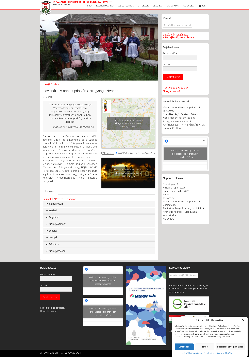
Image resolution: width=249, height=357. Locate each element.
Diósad (53, 230)
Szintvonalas (133, 153)
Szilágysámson (57, 224)
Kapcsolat (189, 6)
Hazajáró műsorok (52, 84)
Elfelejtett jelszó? (171, 91)
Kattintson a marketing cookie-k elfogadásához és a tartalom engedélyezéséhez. (128, 123)
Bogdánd (54, 217)
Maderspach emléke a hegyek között (182, 107)
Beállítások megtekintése (230, 346)
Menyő (53, 237)
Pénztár (167, 194)
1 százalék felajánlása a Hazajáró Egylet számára (178, 36)
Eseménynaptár (105, 6)
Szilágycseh (56, 203)
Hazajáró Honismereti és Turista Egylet (82, 2)
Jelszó (166, 64)
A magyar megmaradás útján (177, 121)
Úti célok (143, 6)
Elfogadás (184, 346)
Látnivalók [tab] (50, 191)
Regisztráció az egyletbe (175, 88)
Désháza (54, 244)
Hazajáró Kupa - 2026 (174, 187)
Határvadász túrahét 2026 (176, 191)
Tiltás (205, 346)
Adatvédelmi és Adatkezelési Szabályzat (197, 353)
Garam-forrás (170, 205)
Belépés (157, 6)
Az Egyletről (126, 6)
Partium (59, 199)
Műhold (152, 153)
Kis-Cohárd (168, 218)
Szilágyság (70, 199)
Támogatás (172, 6)
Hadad (53, 210)
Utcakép (144, 153)
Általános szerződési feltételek (224, 353)
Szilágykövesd (57, 251)
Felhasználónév (171, 53)
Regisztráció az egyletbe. (52, 308)
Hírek (89, 6)
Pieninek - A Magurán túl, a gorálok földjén (184, 208)
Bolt (204, 6)
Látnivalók (48, 199)
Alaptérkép (122, 153)
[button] (243, 320)
